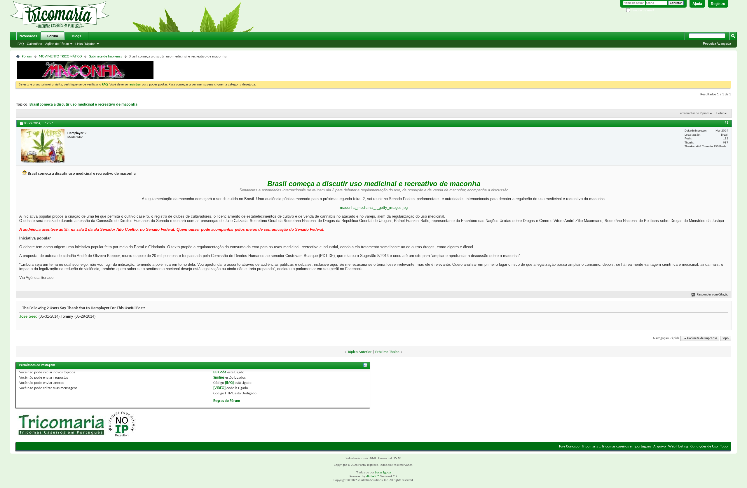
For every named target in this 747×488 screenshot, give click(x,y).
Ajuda (697, 4)
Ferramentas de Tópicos (694, 113)
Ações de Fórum (57, 44)
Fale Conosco (569, 446)
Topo (725, 338)
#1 (726, 123)
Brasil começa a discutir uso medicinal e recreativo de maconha (83, 104)
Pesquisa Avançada (717, 43)
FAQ (21, 44)
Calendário (34, 44)
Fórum (27, 56)
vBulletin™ (373, 476)
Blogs (76, 36)
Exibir (720, 113)
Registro (718, 4)
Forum (52, 36)
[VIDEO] (219, 388)
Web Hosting (678, 446)
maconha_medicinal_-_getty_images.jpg (374, 207)
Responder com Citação (712, 294)
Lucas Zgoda (383, 472)
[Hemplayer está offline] (42, 146)
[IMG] (229, 383)
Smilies (218, 377)
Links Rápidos (85, 44)
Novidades (28, 36)
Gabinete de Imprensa (105, 56)
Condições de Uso (704, 446)
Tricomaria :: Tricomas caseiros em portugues (616, 446)
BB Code (219, 372)
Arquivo (659, 446)
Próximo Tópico (387, 352)
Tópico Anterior (360, 352)
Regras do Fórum (226, 401)
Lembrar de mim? (642, 10)
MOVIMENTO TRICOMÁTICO (60, 56)
